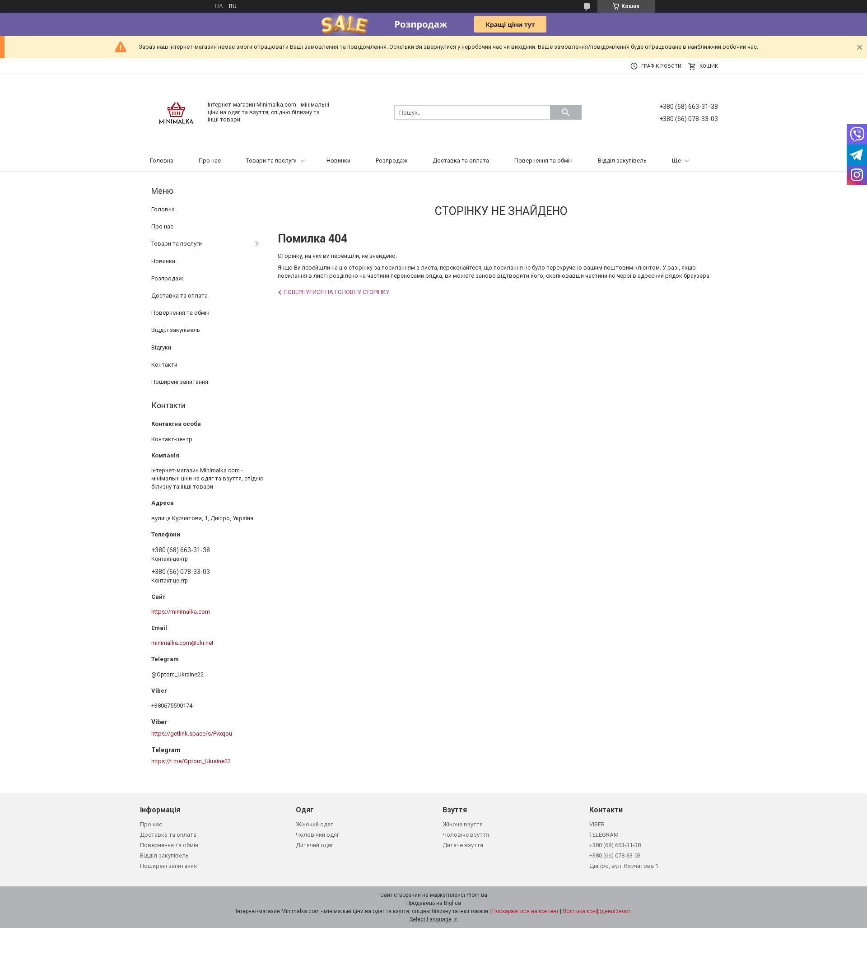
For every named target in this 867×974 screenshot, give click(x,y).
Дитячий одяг (314, 845)
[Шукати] (566, 112)
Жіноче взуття (463, 824)
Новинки (338, 160)
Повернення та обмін (543, 160)
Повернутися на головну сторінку (336, 292)
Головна (161, 160)
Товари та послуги (271, 160)
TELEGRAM (604, 834)
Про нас (210, 160)
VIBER (597, 824)
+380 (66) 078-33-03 (615, 855)
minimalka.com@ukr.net (182, 642)
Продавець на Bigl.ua (433, 903)
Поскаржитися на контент (525, 911)
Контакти (164, 364)
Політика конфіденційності (597, 911)
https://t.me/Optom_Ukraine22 (191, 761)
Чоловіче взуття (466, 834)
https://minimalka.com (180, 611)
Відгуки (161, 347)
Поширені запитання (179, 381)
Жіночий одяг (314, 824)
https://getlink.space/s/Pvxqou (191, 733)
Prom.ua (476, 895)
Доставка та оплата (461, 160)
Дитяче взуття (463, 845)
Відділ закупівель (622, 160)
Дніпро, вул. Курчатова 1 (623, 865)
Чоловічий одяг (317, 834)
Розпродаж (391, 160)
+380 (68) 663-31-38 (615, 845)
